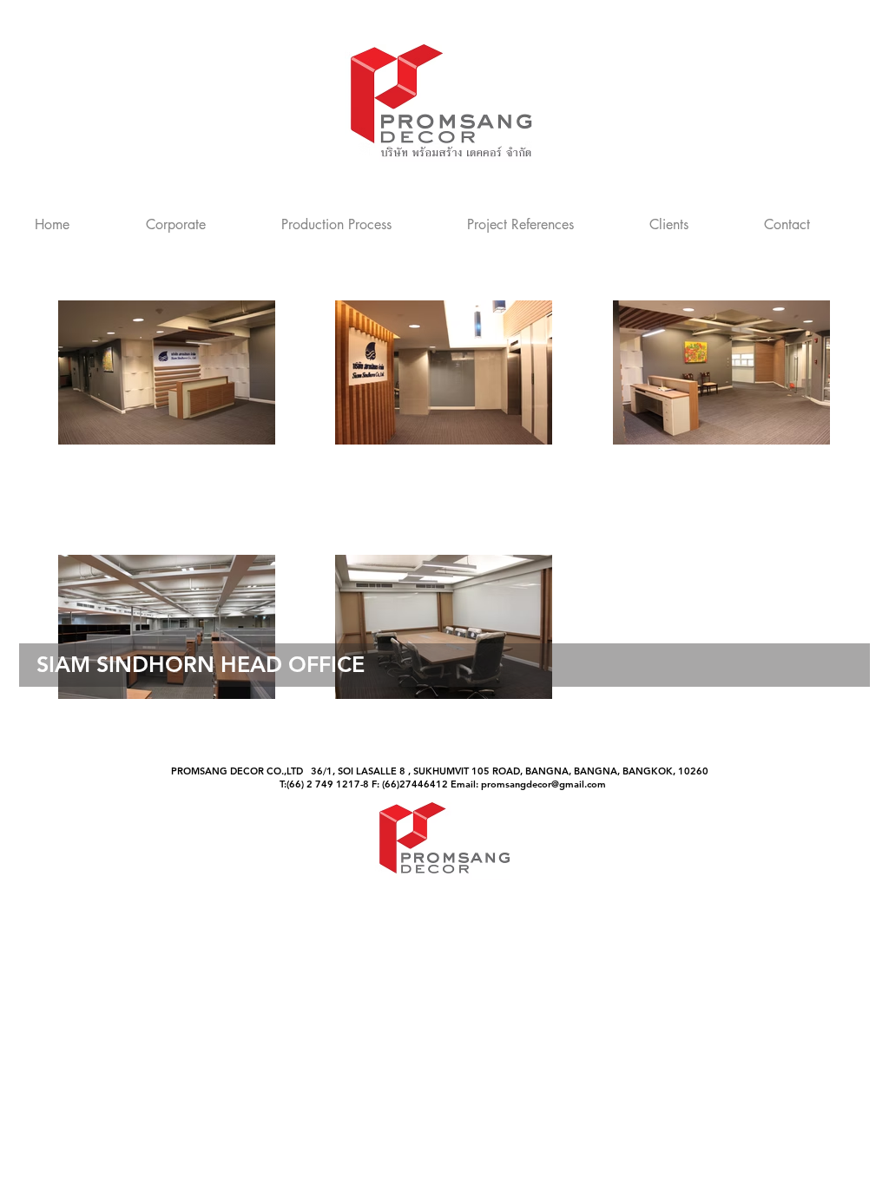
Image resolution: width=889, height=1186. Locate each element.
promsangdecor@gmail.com (543, 784)
